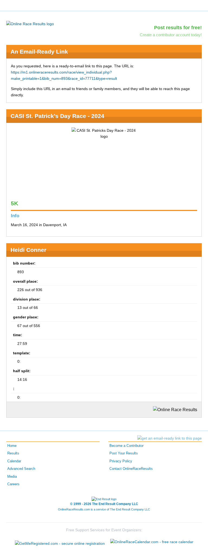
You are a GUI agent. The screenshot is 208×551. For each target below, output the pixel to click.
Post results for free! (178, 27)
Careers (13, 484)
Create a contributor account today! (171, 34)
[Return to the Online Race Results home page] (30, 23)
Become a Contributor (126, 446)
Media (12, 477)
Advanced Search (21, 469)
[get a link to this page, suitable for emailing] (169, 438)
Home (12, 446)
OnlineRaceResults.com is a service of (104, 509)
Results (13, 453)
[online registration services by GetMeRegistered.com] (60, 542)
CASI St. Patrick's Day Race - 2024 (57, 116)
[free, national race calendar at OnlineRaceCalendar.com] (151, 542)
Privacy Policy (120, 461)
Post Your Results (123, 453)
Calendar (14, 461)
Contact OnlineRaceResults (131, 469)
